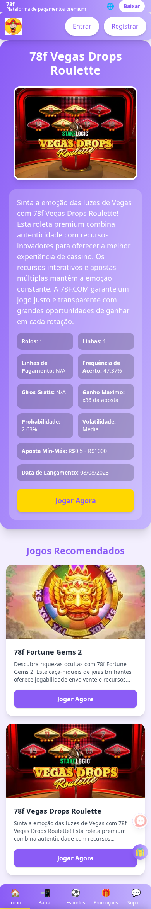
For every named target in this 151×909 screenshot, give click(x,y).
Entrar (82, 26)
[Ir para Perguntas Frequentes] (140, 821)
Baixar (132, 6)
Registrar (125, 26)
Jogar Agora (75, 500)
